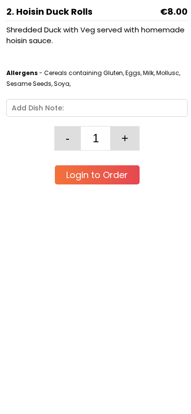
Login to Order (97, 175)
